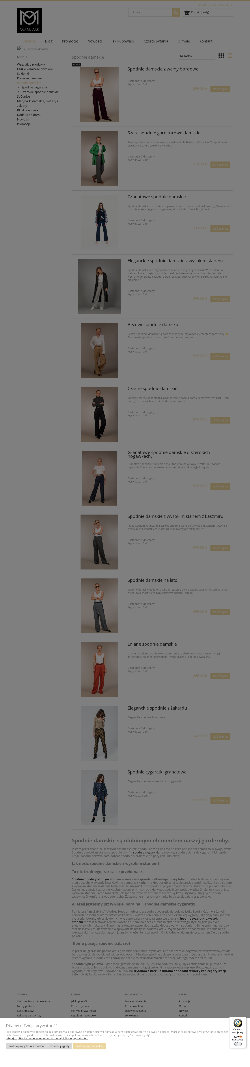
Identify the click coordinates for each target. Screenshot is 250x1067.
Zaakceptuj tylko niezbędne (26, 1046)
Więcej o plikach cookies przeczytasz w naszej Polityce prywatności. (47, 1038)
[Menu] (244, 1019)
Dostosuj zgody (60, 1046)
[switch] (238, 1044)
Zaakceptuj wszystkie (89, 1046)
